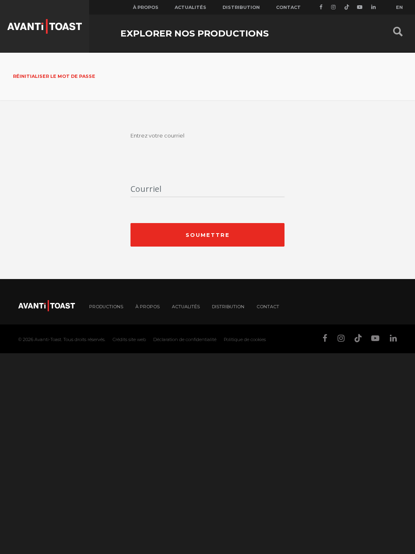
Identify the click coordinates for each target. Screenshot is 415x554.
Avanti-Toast (47, 339)
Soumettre (208, 235)
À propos (145, 7)
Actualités (190, 7)
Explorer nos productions (194, 33)
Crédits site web (129, 339)
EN (399, 7)
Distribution (241, 7)
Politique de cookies (245, 339)
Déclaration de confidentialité (184, 339)
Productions (106, 306)
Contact (288, 7)
